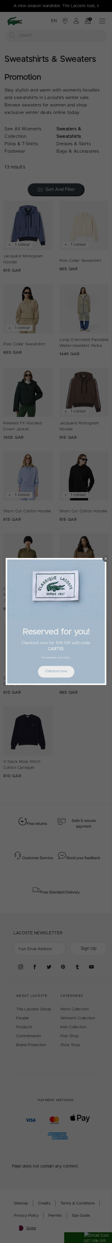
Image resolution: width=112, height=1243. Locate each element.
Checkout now (56, 671)
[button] (105, 558)
